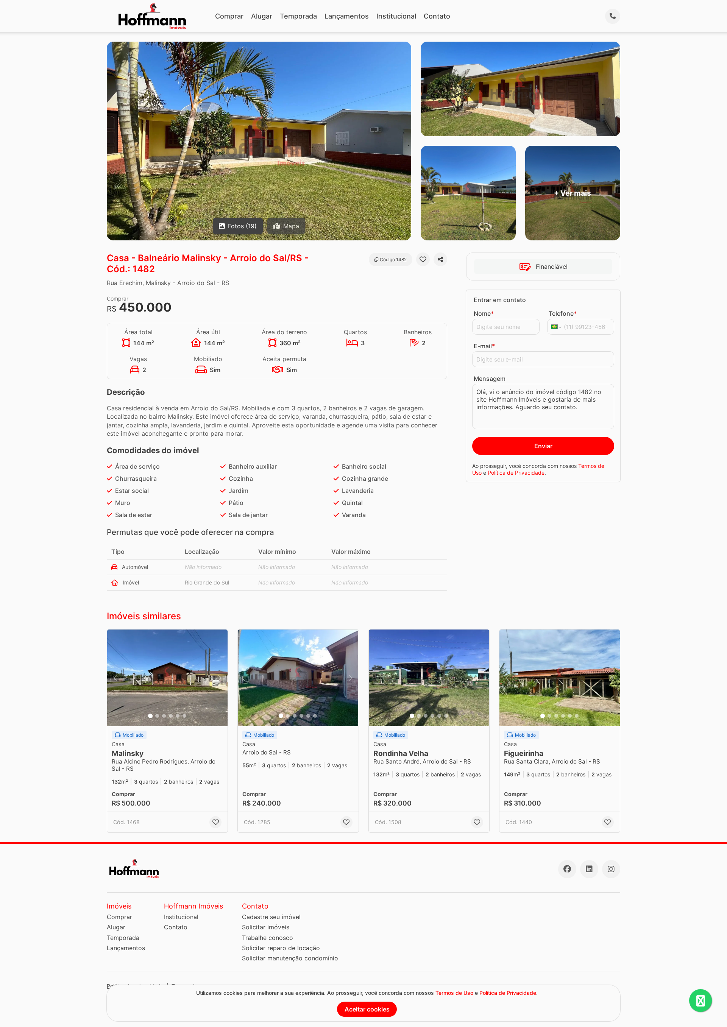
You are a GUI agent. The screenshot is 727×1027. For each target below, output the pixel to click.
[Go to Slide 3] (164, 716)
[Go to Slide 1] (150, 716)
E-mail (484, 346)
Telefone (563, 313)
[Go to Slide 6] (184, 716)
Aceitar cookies (367, 1009)
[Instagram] (611, 869)
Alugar (261, 16)
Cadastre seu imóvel (271, 917)
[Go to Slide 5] (177, 716)
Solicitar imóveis (265, 927)
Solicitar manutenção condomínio (290, 958)
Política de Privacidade (516, 472)
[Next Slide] (220, 678)
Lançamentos (346, 16)
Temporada (298, 16)
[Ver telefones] (612, 16)
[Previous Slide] (115, 678)
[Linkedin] (589, 869)
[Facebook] (567, 869)
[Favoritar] (423, 259)
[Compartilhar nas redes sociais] (440, 259)
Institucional (396, 16)
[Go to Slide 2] (157, 716)
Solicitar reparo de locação (281, 948)
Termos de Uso (454, 993)
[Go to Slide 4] (171, 716)
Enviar (543, 446)
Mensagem (489, 378)
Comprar (229, 16)
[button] (167, 678)
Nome (484, 313)
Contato (437, 16)
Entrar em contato (500, 300)
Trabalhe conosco (267, 937)
